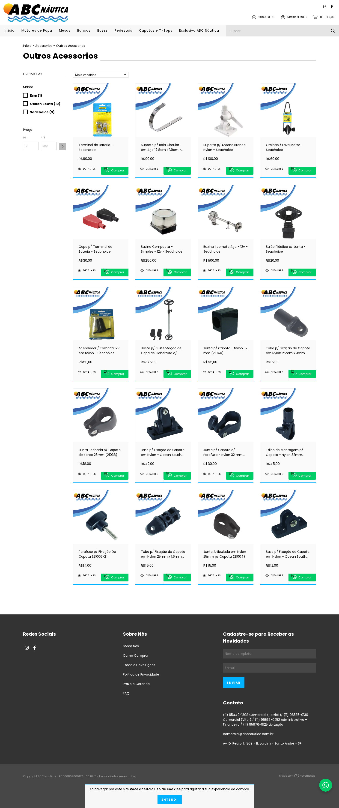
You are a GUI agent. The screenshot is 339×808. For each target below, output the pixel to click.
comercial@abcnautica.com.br (248, 734)
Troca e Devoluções (139, 665)
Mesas (64, 30)
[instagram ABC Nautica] (324, 7)
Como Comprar (136, 655)
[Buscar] (333, 31)
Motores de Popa (36, 30)
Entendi (169, 800)
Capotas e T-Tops (155, 30)
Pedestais (123, 30)
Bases (102, 30)
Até (43, 137)
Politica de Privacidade (141, 674)
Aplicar (62, 146)
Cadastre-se (266, 17)
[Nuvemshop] (297, 776)
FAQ (126, 693)
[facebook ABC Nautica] (332, 7)
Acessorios (43, 45)
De (24, 137)
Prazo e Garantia (136, 684)
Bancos (83, 30)
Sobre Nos (131, 646)
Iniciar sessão (296, 17)
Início (10, 30)
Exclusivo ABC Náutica (199, 30)
